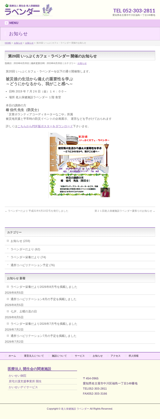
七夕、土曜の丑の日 (24, 311)
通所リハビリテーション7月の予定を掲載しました (43, 335)
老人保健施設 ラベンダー (75, 408)
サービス (80, 355)
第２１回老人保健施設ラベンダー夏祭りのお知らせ (125, 210)
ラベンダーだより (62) (25, 249)
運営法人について (34, 355)
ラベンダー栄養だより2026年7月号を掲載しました (44, 323)
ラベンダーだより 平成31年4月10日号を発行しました (36, 210)
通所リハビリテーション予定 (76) (33, 265)
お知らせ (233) (20, 241)
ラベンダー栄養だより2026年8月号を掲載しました (44, 286)
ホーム (12, 355)
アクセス (116, 355)
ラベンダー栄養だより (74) (28, 257)
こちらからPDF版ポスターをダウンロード (45, 126)
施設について (59, 355)
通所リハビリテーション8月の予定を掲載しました (43, 299)
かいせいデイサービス (23, 387)
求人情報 (134, 355)
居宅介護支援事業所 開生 (25, 381)
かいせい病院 (17, 375)
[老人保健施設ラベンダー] (28, 11)
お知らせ (82, 63)
